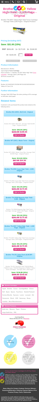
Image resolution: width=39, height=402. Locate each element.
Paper (18, 309)
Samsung (22, 298)
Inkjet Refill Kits (7, 312)
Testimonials (27, 392)
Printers (23, 309)
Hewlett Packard (29, 292)
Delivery (33, 388)
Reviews (26, 318)
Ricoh (12, 298)
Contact (16, 388)
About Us (10, 388)
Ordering (19, 390)
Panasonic (5, 298)
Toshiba (4, 301)
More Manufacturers (15, 301)
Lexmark (28, 295)
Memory (12, 309)
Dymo (8, 292)
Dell (3, 292)
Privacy (16, 392)
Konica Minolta (7, 295)
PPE (15, 312)
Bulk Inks (5, 309)
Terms (21, 392)
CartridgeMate (19, 10)
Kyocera (16, 295)
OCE (16, 298)
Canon (15, 288)
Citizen (31, 288)
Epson (13, 292)
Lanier (22, 295)
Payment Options (28, 390)
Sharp (28, 298)
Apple (4, 288)
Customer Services (24, 388)
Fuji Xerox (19, 292)
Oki (33, 295)
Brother (9, 288)
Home (4, 388)
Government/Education (9, 390)
